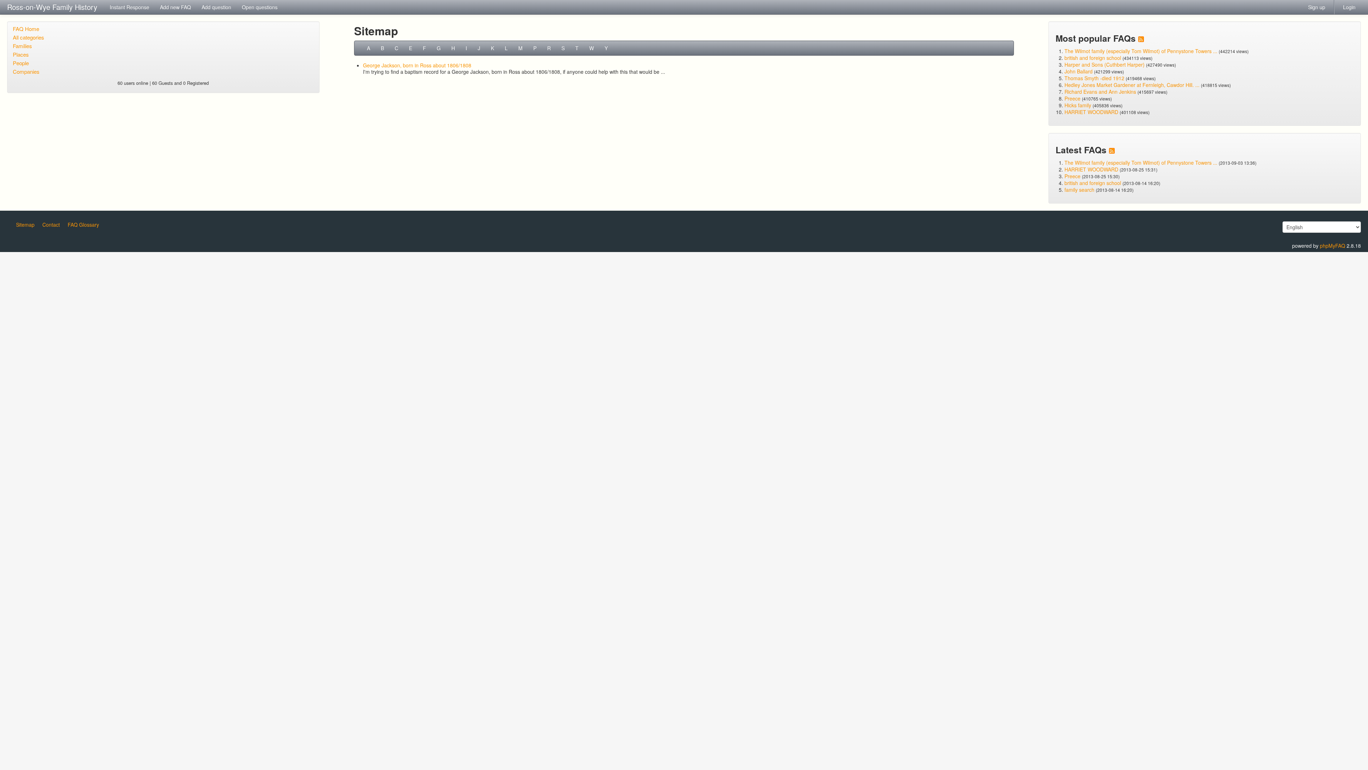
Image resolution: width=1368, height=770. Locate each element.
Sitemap (25, 224)
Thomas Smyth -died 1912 (1094, 78)
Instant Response (129, 7)
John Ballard (1078, 71)
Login (1349, 7)
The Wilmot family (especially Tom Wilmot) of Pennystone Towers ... (1140, 51)
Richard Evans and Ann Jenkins (1100, 91)
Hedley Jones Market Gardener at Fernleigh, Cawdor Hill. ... (1131, 84)
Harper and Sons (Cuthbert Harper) (1104, 64)
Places (21, 54)
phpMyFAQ (1332, 245)
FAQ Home (26, 28)
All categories (28, 37)
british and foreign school (1092, 57)
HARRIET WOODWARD (1091, 111)
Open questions (260, 7)
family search (1080, 189)
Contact (51, 224)
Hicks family (1078, 105)
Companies (26, 71)
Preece (1072, 98)
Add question (216, 7)
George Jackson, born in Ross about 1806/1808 (417, 65)
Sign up (1316, 7)
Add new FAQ (175, 7)
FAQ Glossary (83, 224)
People (21, 63)
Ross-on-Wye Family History (52, 7)
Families (22, 46)
